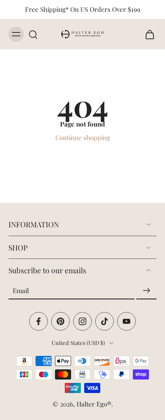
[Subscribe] (146, 290)
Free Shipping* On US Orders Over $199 (82, 9)
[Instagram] (82, 321)
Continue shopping (82, 137)
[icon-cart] (147, 34)
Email (21, 290)
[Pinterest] (60, 321)
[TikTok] (104, 321)
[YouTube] (126, 321)
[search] (33, 34)
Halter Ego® (94, 404)
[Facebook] (38, 321)
